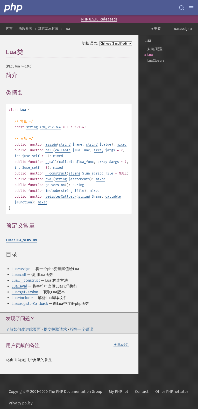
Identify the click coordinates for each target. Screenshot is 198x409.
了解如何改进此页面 (23, 329)
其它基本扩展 (48, 29)
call (49, 150)
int (17, 156)
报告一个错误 (81, 329)
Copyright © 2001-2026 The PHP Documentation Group (55, 391)
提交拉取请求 (55, 329)
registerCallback (60, 196)
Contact (141, 391)
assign (51, 144)
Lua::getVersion (25, 292)
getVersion (55, 185)
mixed (122, 144)
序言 (9, 29)
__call (51, 162)
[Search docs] (181, 8)
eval (49, 179)
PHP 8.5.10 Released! (99, 19)
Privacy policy (21, 403)
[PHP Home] (13, 7)
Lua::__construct (26, 280)
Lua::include (22, 297)
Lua (67, 29)
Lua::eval (19, 286)
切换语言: (90, 43)
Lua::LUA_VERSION (21, 240)
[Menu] (191, 8)
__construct (56, 173)
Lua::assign (21, 269)
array (98, 150)
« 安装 (156, 29)
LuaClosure (155, 61)
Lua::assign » (182, 29)
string (32, 127)
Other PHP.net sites (171, 391)
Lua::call (19, 274)
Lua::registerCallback (30, 303)
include (52, 191)
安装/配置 (155, 49)
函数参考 (25, 29)
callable (63, 150)
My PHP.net (118, 391)
